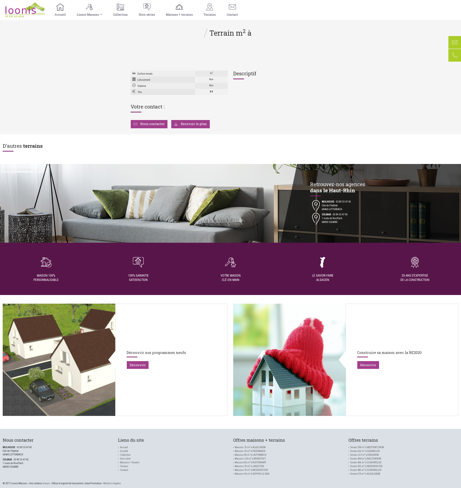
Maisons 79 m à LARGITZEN (249, 466)
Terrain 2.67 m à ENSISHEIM (364, 454)
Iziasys (46, 483)
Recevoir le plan (193, 124)
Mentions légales (112, 483)
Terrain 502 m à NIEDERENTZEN (366, 466)
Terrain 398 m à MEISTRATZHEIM (367, 447)
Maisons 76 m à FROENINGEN (250, 451)
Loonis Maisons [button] (88, 14)
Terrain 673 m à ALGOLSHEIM (365, 473)
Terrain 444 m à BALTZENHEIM (365, 458)
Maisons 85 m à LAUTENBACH (250, 454)
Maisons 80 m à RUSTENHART (250, 462)
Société (124, 451)
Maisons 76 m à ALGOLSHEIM (250, 447)
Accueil (60, 14)
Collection (120, 14)
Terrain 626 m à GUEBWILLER (365, 451)
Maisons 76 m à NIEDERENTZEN (251, 470)
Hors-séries (147, 14)
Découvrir (138, 365)
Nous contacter (152, 124)
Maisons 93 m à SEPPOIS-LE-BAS (252, 473)
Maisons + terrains (179, 14)
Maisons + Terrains (129, 462)
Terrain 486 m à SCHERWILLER (365, 470)
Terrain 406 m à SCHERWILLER (365, 462)
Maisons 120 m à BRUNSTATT (250, 458)
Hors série (125, 458)
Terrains (210, 14)
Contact (232, 14)
